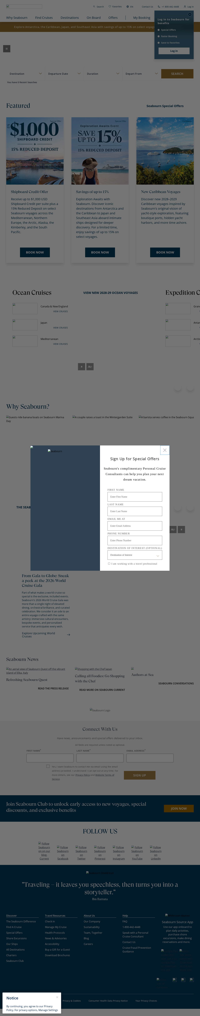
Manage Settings (48, 1010)
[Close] (165, 450)
